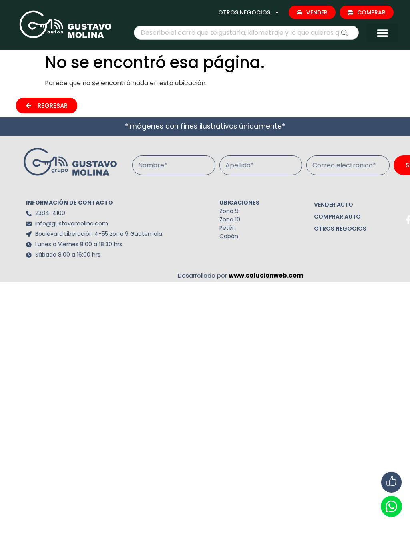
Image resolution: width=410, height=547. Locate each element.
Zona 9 (229, 211)
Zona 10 (229, 219)
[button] (382, 33)
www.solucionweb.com (266, 275)
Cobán (228, 236)
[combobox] (246, 33)
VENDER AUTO (333, 205)
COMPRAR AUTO (337, 217)
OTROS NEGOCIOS (244, 12)
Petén (227, 228)
